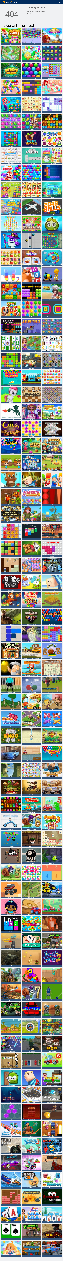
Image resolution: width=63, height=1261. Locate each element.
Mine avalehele (31, 17)
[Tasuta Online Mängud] (10, 2)
